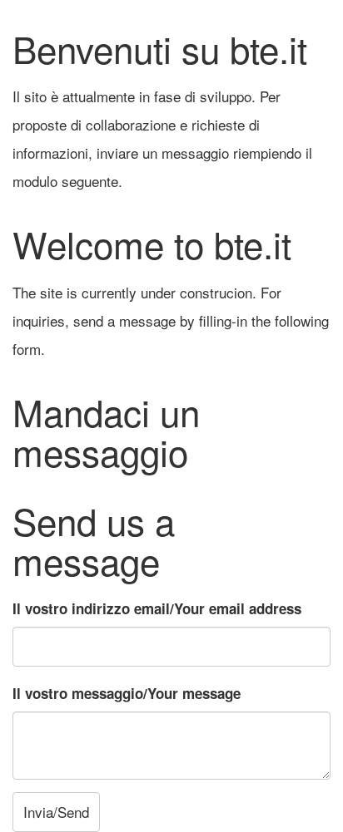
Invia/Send (56, 811)
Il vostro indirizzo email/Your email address (156, 608)
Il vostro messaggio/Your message (126, 693)
